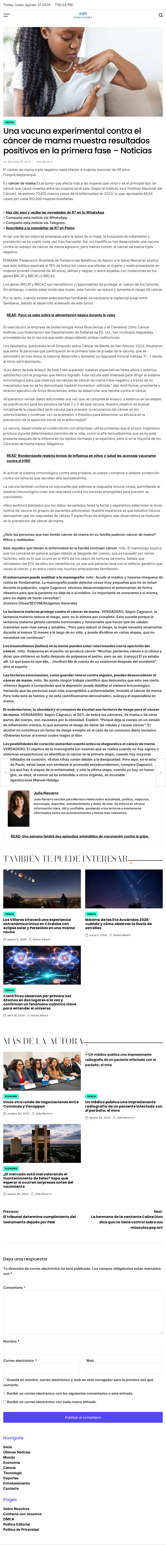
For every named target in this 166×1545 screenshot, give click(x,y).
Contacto (11, 1488)
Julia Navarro (44, 161)
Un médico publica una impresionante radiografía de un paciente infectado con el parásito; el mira (123, 1106)
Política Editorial (16, 1524)
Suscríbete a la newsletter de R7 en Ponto (40, 228)
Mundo (9, 1457)
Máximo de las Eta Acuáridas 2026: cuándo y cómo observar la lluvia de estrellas (118, 923)
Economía (11, 1096)
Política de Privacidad (21, 1529)
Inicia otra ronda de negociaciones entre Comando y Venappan (41, 1104)
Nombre (11, 1341)
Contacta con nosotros (22, 1514)
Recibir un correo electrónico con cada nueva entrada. (52, 1402)
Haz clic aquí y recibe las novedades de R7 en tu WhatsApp (55, 212)
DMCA (8, 1519)
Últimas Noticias (16, 1452)
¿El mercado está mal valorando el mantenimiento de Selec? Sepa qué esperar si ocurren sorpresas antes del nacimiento (38, 1180)
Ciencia (9, 122)
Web (90, 1360)
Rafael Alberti (41, 939)
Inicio (7, 1447)
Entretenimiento (16, 1483)
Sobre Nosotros (16, 1509)
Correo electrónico (20, 1360)
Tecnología (12, 1473)
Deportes (11, 1478)
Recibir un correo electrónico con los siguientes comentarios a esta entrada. (70, 1393)
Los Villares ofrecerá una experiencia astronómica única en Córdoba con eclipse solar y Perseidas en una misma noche (39, 926)
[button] (83, 558)
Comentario (14, 1287)
